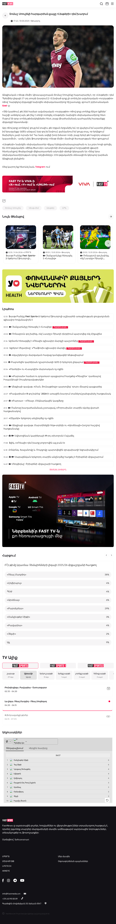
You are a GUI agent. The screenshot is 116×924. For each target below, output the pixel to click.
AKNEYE (6, 871)
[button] (107, 3)
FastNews (7, 825)
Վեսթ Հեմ (34, 208)
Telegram (40, 166)
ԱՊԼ (64, 208)
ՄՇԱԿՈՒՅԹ (8, 861)
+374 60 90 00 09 (10, 899)
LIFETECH (6, 866)
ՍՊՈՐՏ (6, 856)
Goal (4, 105)
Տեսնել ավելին (58, 469)
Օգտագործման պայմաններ (73, 861)
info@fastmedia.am (11, 894)
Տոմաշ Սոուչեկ (13, 208)
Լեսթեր (50, 208)
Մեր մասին (64, 856)
